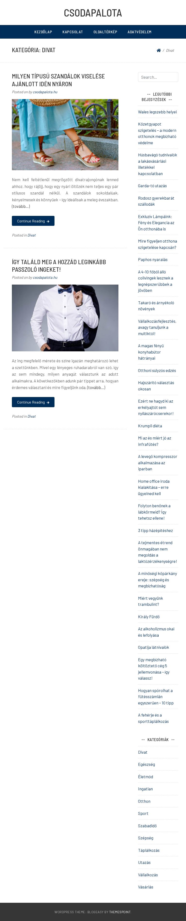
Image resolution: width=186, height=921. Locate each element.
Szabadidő (147, 825)
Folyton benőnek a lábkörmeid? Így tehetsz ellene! (154, 511)
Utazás (144, 862)
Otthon (144, 801)
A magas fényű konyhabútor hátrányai (151, 351)
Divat (31, 235)
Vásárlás (145, 886)
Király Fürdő (149, 616)
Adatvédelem (140, 31)
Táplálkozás (149, 850)
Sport (143, 813)
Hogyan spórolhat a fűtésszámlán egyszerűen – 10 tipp (156, 696)
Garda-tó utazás (152, 185)
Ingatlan (145, 788)
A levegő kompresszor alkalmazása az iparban (157, 462)
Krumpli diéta (150, 425)
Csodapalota (93, 12)
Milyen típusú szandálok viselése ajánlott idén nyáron (58, 79)
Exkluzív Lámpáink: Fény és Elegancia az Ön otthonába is (156, 222)
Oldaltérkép (105, 31)
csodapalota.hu (45, 92)
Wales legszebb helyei (157, 111)
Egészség (146, 764)
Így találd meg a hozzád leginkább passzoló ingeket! (59, 265)
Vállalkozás (148, 874)
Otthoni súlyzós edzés (157, 370)
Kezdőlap (43, 31)
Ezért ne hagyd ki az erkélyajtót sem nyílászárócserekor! (156, 407)
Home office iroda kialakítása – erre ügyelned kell (154, 487)
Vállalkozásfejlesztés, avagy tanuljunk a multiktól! (157, 327)
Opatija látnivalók (153, 647)
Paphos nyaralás (153, 259)
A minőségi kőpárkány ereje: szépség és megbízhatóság (157, 579)
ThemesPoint (120, 912)
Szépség (145, 837)
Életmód (145, 776)
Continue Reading (31, 221)
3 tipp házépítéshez (155, 530)
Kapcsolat (72, 31)
